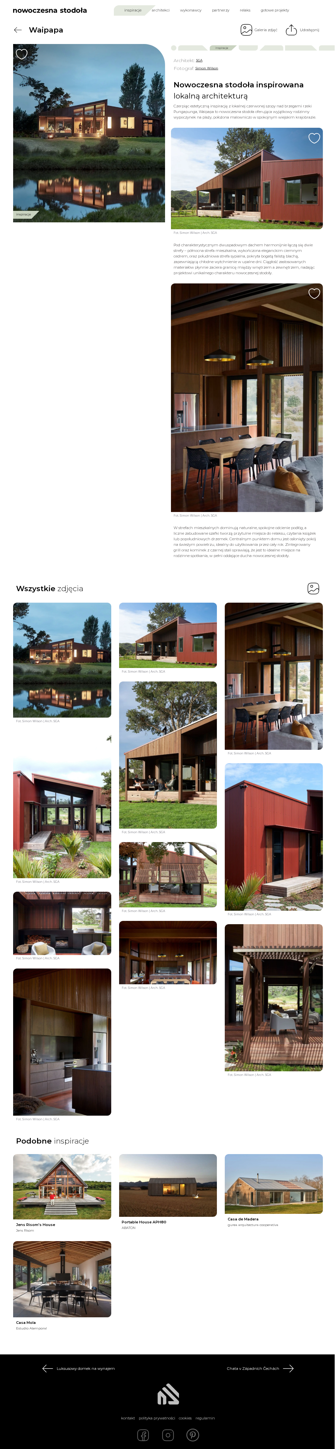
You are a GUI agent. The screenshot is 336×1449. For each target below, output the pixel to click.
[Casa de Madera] (274, 1184)
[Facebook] (143, 1435)
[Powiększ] (89, 133)
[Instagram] (168, 1435)
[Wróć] (17, 29)
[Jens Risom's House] (62, 1186)
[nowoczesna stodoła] (50, 10)
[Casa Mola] (62, 1279)
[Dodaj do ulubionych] (21, 54)
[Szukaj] (306, 10)
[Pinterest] (193, 1435)
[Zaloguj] (318, 10)
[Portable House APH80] (168, 1185)
